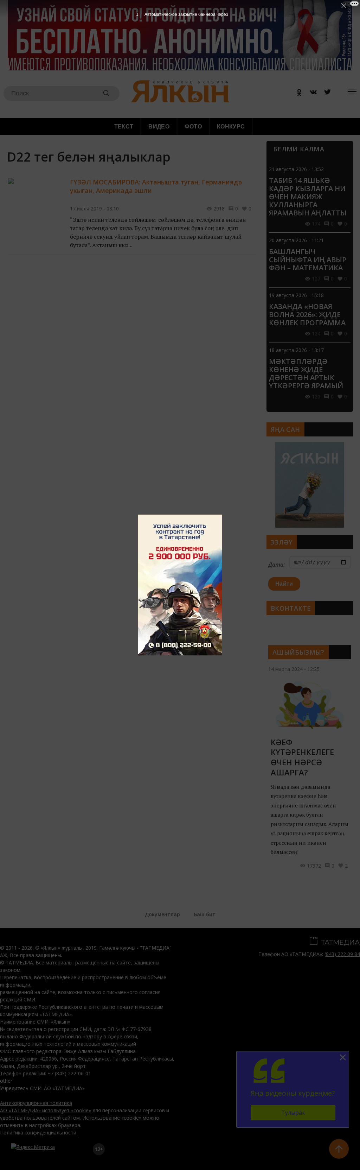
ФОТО (193, 127)
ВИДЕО (158, 127)
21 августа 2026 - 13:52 (296, 169)
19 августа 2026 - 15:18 (296, 295)
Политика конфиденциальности (38, 1132)
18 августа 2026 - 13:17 (296, 350)
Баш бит (205, 914)
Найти (284, 584)
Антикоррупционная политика (36, 1103)
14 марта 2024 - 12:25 (294, 669)
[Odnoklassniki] (296, 93)
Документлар (162, 914)
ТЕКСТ (124, 127)
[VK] (311, 93)
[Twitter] (325, 93)
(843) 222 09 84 (342, 954)
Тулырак (293, 1112)
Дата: (276, 564)
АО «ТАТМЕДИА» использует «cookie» (45, 1110)
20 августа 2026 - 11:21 (296, 240)
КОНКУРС (231, 127)
